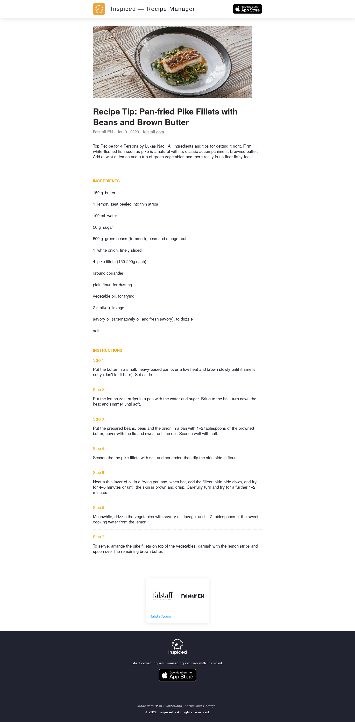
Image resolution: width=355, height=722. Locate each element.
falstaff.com (153, 132)
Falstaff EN (103, 132)
